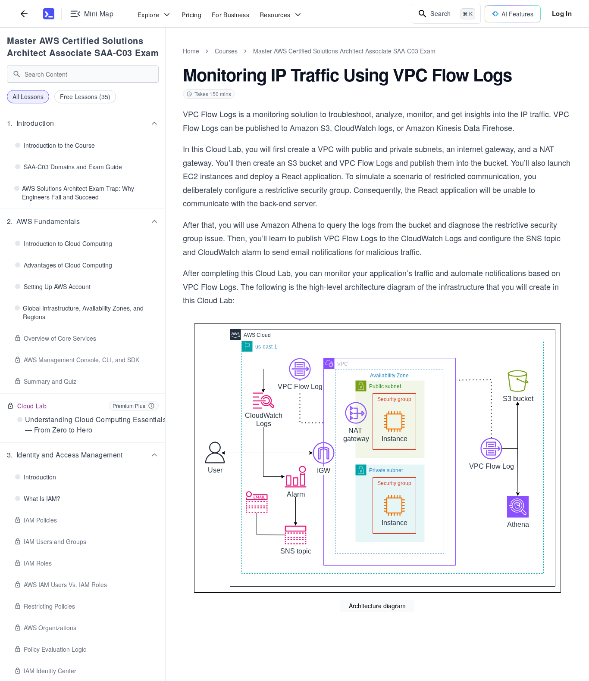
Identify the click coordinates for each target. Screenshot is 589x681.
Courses (226, 51)
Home (191, 51)
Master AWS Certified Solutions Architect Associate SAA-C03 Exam (83, 46)
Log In (562, 13)
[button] (83, 123)
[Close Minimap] (165, 60)
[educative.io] (48, 13)
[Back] (24, 13)
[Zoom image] (377, 458)
